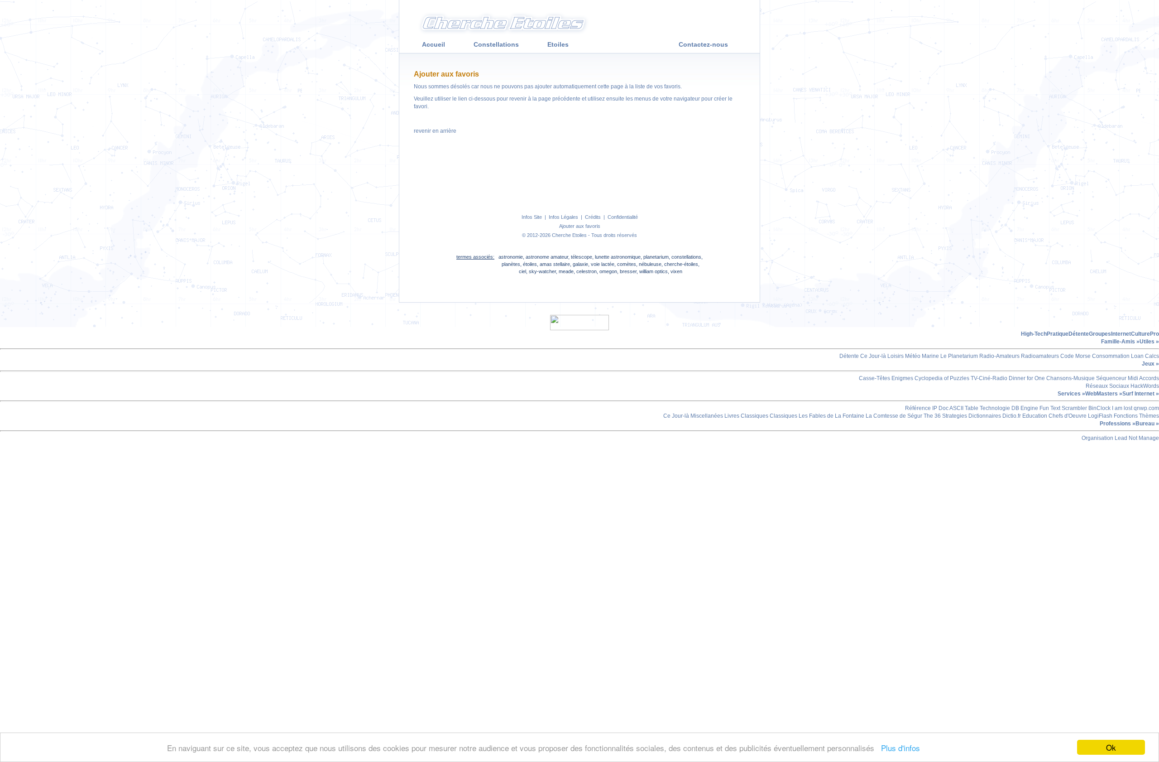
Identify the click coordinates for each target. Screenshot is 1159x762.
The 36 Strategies (944, 416)
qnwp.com (1145, 408)
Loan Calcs (1144, 356)
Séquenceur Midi (1116, 378)
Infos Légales (563, 217)
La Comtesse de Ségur (893, 416)
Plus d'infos (898, 747)
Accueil (433, 44)
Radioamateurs (1039, 356)
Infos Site (532, 217)
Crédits (593, 217)
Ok (1111, 747)
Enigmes (901, 378)
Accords (1148, 378)
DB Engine (1024, 408)
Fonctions (1125, 416)
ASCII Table (963, 408)
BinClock (1099, 408)
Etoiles (558, 44)
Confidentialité (623, 217)
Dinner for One (1026, 378)
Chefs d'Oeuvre (1067, 416)
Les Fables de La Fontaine (830, 416)
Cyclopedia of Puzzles (941, 378)
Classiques (753, 416)
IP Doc (939, 408)
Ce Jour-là (872, 356)
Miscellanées (706, 416)
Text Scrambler (1068, 408)
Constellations (496, 44)
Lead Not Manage (1136, 438)
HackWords (1144, 386)
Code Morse (1075, 356)
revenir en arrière (435, 131)
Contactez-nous (703, 44)
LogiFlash (1099, 416)
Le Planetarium (958, 356)
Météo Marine (921, 356)
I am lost (1121, 408)
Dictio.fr (1011, 416)
